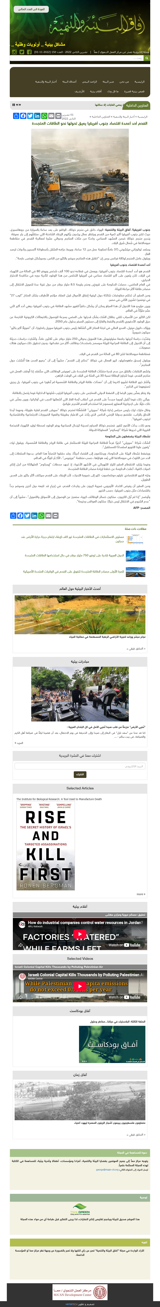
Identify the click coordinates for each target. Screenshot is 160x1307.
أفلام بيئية (95, 91)
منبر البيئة (108, 81)
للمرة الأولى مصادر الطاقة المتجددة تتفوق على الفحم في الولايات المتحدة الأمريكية (73, 572)
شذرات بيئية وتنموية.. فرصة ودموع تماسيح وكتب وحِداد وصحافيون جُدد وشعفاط (78, 105)
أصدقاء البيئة (69, 81)
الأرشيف (79, 91)
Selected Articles (80, 788)
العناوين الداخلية (101, 116)
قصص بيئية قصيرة (134, 91)
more (140, 894)
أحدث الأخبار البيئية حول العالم (80, 589)
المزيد (19, 743)
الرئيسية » (141, 116)
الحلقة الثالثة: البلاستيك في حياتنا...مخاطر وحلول (117, 1021)
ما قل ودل (112, 91)
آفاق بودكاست (80, 1011)
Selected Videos (80, 959)
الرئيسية (139, 81)
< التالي (131, 649)
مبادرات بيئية (80, 662)
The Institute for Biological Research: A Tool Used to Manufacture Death (59, 799)
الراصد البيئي (89, 81)
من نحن (124, 81)
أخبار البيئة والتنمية (46, 81)
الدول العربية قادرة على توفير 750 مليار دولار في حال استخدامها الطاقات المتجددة (74, 556)
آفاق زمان (80, 1075)
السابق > (140, 648)
